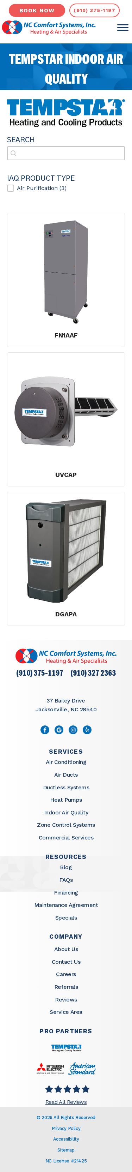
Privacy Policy (66, 1128)
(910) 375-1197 (39, 674)
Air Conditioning (66, 762)
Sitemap (65, 1150)
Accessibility (66, 1139)
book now (37, 10)
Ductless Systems (66, 787)
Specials (66, 917)
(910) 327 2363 (93, 674)
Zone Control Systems (66, 824)
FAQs (66, 880)
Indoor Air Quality (66, 812)
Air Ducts (66, 774)
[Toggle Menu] (122, 27)
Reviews (66, 999)
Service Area (66, 1012)
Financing (66, 892)
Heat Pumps (66, 799)
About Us (66, 949)
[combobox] (66, 153)
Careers (66, 974)
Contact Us (66, 961)
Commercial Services (66, 837)
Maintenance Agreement (66, 905)
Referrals (66, 986)
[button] (66, 188)
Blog (66, 867)
